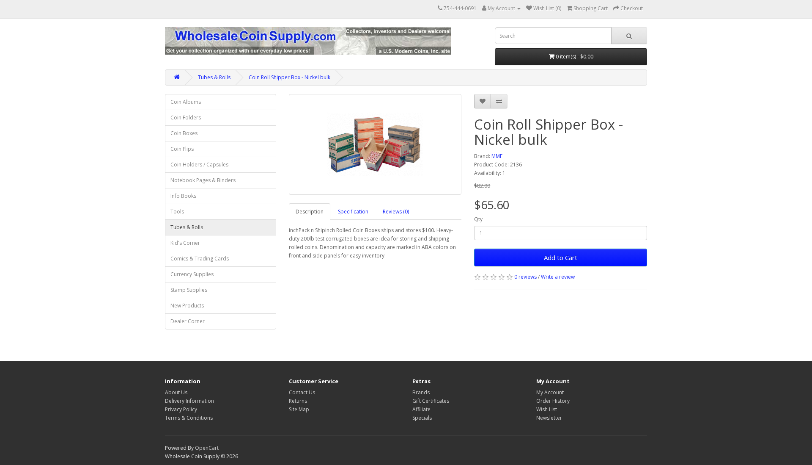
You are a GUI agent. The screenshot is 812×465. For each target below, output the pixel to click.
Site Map (299, 409)
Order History (553, 400)
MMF (496, 156)
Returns (298, 400)
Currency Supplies (192, 274)
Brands (421, 392)
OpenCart (207, 447)
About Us (176, 392)
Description (310, 211)
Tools (177, 211)
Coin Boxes (184, 133)
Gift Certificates (430, 400)
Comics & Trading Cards (199, 258)
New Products (187, 305)
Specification (353, 211)
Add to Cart (560, 257)
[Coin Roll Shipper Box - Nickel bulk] (375, 144)
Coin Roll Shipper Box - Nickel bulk (289, 77)
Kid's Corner (185, 242)
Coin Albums (185, 101)
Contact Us (302, 392)
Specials (422, 417)
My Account (550, 392)
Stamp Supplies (188, 289)
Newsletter (549, 417)
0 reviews (525, 276)
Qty (478, 219)
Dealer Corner (187, 321)
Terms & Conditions (189, 417)
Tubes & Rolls (214, 77)
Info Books (183, 195)
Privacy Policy (181, 409)
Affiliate (421, 409)
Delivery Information (189, 400)
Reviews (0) (396, 211)
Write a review (558, 276)
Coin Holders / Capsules (199, 164)
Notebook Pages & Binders (203, 180)
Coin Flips (182, 148)
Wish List (546, 409)
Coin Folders (185, 117)
